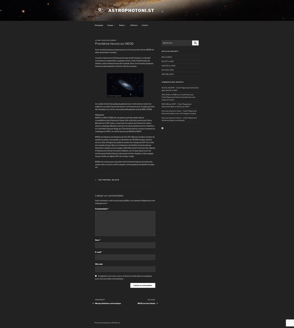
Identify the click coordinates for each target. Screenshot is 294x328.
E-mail (98, 252)
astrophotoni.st (131, 10)
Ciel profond (104, 180)
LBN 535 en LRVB (168, 66)
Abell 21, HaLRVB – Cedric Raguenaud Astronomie (180, 88)
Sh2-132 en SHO (168, 70)
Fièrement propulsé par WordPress (107, 323)
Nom (98, 240)
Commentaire (102, 209)
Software (133, 25)
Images (110, 25)
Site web (99, 264)
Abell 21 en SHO (171, 90)
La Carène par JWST (182, 106)
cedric (113, 40)
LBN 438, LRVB (167, 74)
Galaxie (115, 180)
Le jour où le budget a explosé (185, 113)
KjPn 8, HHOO (167, 57)
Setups (121, 25)
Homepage (99, 25)
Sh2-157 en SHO (168, 61)
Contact (145, 25)
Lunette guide (179, 120)
